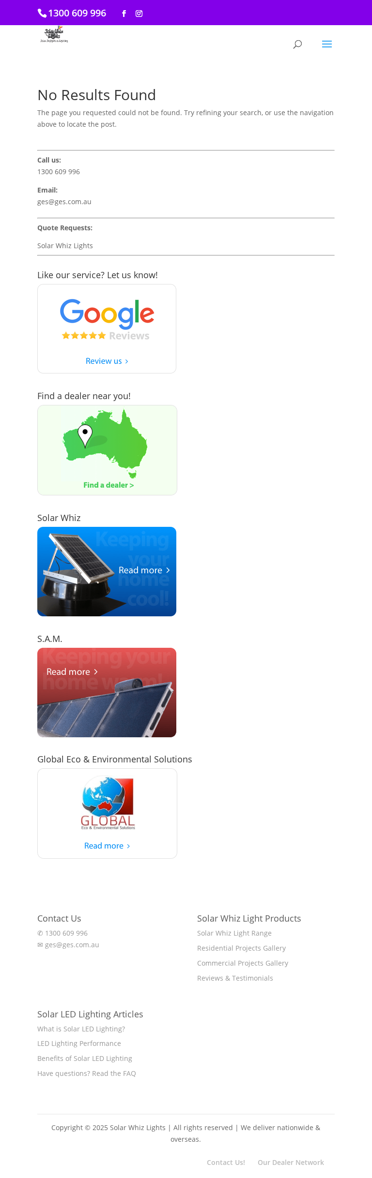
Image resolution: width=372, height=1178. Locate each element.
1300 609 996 (77, 12)
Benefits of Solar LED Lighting (84, 1058)
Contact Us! (226, 1162)
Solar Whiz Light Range (234, 933)
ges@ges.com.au (64, 201)
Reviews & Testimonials (235, 978)
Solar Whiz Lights (65, 245)
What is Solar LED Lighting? (81, 1028)
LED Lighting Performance (79, 1043)
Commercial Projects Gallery (242, 963)
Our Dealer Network (291, 1162)
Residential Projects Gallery (241, 948)
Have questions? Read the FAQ (86, 1073)
